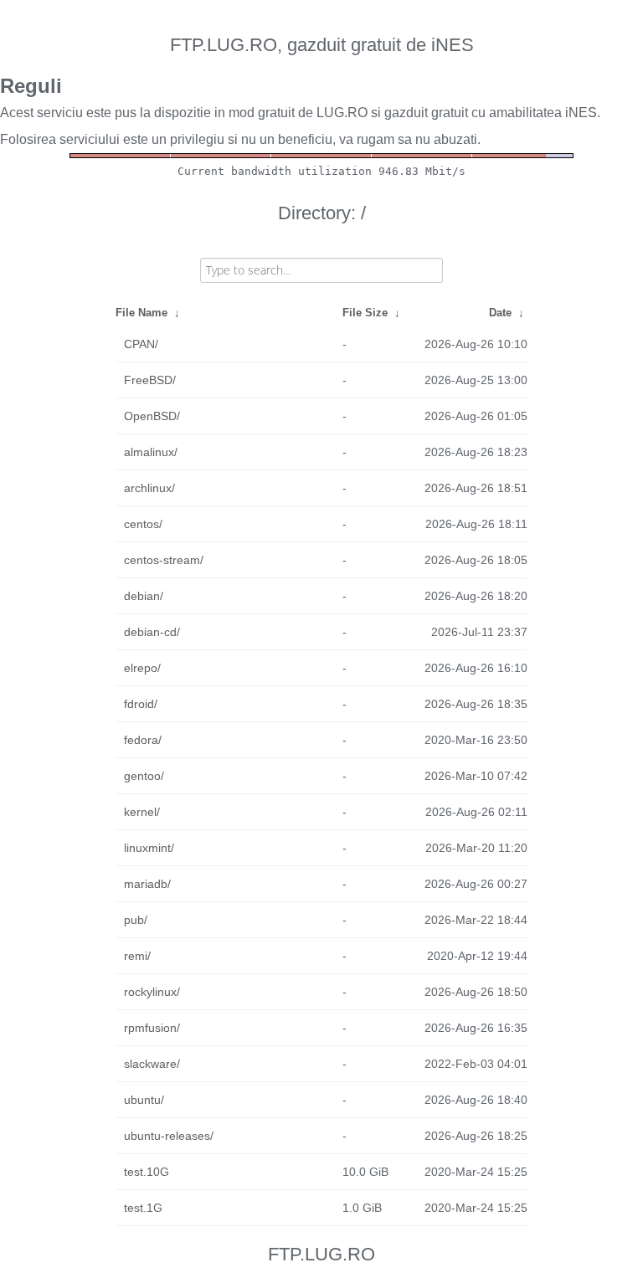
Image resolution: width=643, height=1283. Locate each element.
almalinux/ (150, 452)
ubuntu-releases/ (168, 1135)
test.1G (143, 1207)
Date (500, 312)
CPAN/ (141, 344)
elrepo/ (142, 668)
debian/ (143, 596)
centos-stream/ (163, 560)
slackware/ (152, 1063)
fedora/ (143, 740)
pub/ (135, 919)
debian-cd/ (152, 632)
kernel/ (142, 812)
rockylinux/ (152, 991)
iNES (581, 112)
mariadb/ (147, 883)
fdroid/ (140, 704)
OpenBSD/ (152, 416)
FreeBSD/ (150, 380)
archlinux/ (149, 488)
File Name (141, 312)
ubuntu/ (144, 1099)
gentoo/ (144, 776)
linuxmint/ (149, 847)
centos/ (143, 524)
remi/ (137, 955)
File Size (365, 312)
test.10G (146, 1171)
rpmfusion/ (152, 1027)
